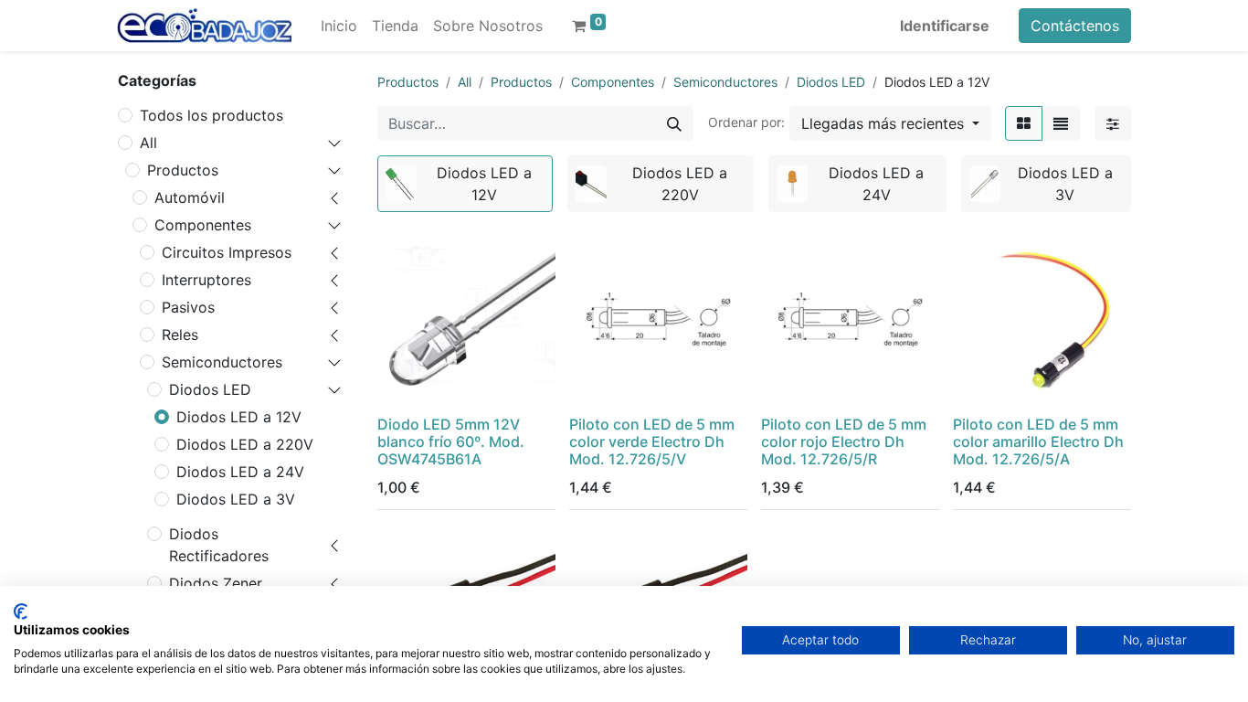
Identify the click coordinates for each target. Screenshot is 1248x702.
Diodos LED (210, 389)
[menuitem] (339, 25)
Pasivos (188, 307)
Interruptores (206, 280)
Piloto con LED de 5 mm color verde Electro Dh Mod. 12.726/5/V (652, 441)
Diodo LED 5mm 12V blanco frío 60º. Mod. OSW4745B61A (450, 441)
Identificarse (944, 25)
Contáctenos (1075, 25)
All (148, 142)
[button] (890, 123)
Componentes (202, 225)
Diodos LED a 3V (235, 499)
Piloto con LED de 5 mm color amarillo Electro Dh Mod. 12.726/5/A (1038, 441)
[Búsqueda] (674, 123)
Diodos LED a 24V (240, 472)
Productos (182, 170)
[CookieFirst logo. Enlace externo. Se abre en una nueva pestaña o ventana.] (20, 611)
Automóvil (189, 197)
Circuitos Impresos (226, 252)
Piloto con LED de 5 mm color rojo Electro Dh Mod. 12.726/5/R (843, 441)
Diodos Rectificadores (219, 545)
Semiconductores (222, 362)
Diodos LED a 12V (238, 417)
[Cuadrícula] (1023, 123)
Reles (180, 334)
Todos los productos (211, 115)
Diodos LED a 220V (244, 444)
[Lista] (1061, 123)
